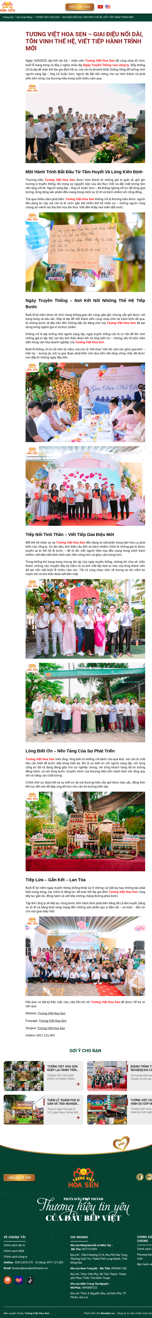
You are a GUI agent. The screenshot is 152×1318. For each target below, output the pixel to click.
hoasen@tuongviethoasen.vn (30, 1268)
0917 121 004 (80, 7)
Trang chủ (8, 17)
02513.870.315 (24, 1262)
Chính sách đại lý (14, 1245)
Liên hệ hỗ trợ (19, 1177)
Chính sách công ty (15, 1256)
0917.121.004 (55, 1262)
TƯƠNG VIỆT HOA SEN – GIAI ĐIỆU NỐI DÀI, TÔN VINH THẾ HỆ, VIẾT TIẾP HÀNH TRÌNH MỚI (84, 17)
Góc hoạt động (24, 17)
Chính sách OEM (14, 1251)
